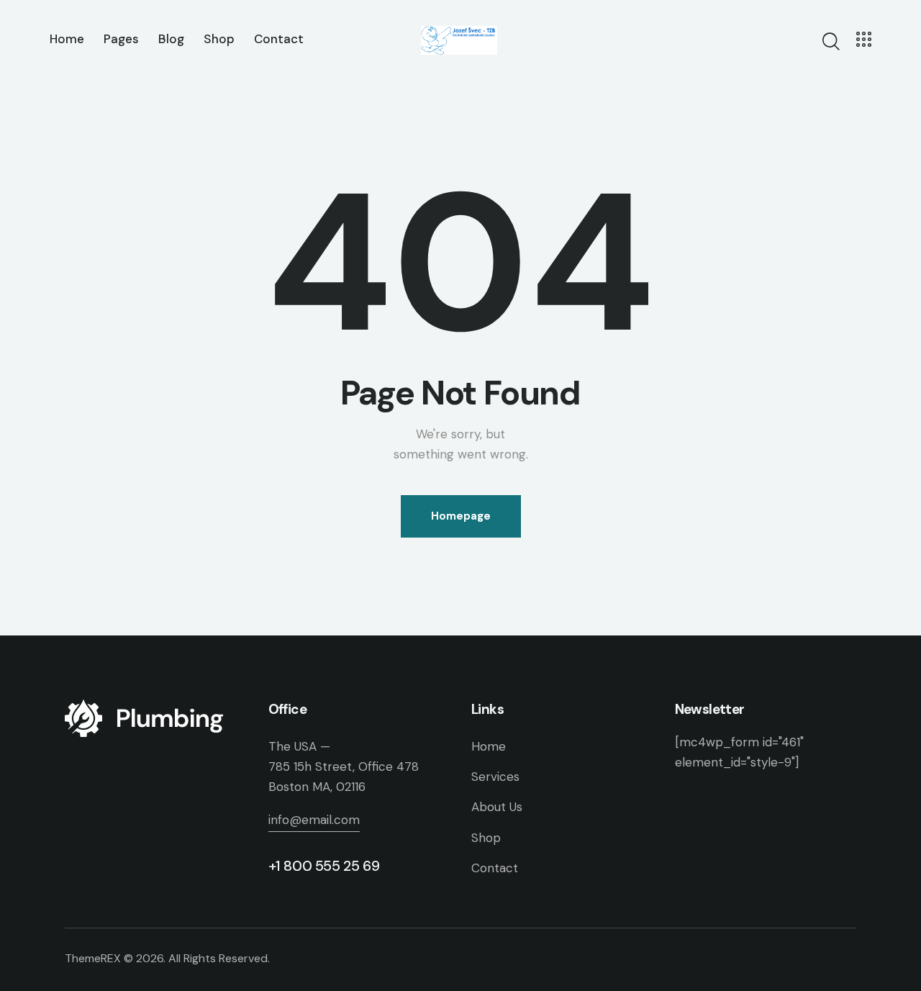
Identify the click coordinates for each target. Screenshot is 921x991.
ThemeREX (93, 958)
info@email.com (314, 820)
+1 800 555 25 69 (324, 865)
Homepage (461, 516)
